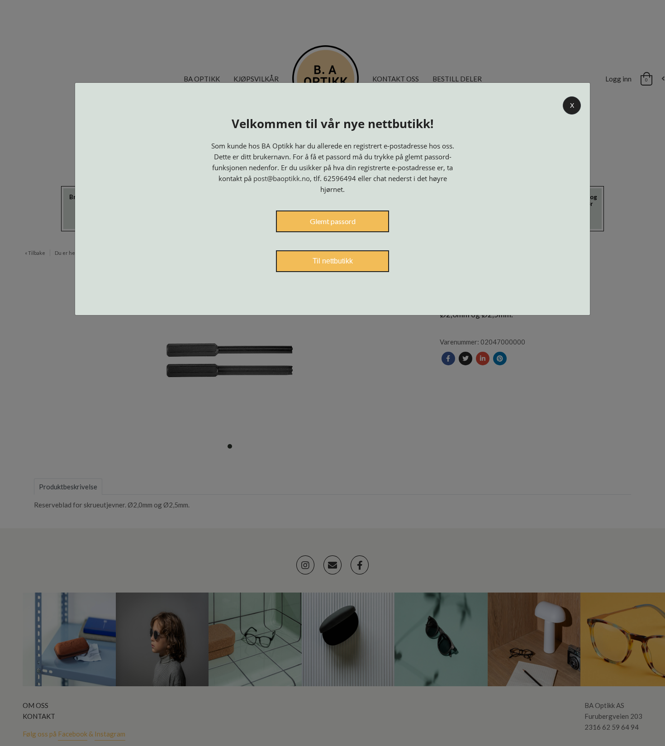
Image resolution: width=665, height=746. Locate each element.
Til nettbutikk (333, 261)
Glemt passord (333, 221)
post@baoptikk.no (281, 178)
